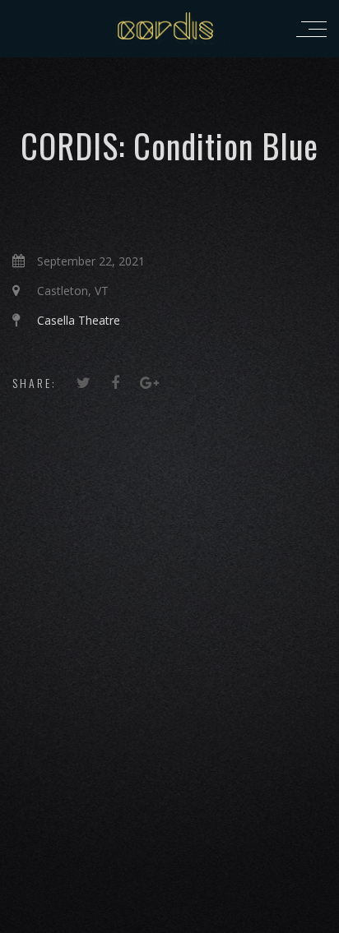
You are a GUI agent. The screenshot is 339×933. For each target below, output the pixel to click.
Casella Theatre (78, 320)
